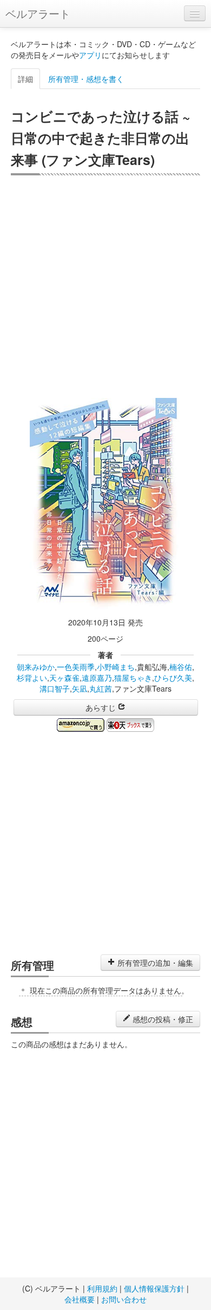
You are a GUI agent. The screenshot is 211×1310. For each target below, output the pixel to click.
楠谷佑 (180, 666)
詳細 (25, 78)
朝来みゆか (36, 666)
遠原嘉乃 (97, 677)
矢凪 (79, 688)
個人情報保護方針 (154, 1288)
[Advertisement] (105, 287)
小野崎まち (116, 666)
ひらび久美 (173, 677)
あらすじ (101, 707)
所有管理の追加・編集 (154, 962)
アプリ (90, 54)
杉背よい (32, 677)
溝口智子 (54, 688)
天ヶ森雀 (64, 677)
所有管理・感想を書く (86, 78)
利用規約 (102, 1288)
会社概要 (79, 1299)
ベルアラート (37, 13)
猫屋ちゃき (133, 677)
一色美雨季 (76, 666)
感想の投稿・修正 (161, 1019)
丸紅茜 (100, 688)
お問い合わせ (124, 1299)
